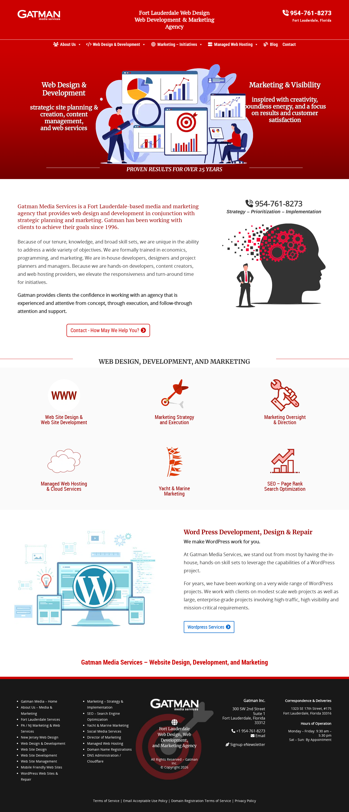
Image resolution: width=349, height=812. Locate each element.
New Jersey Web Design (39, 737)
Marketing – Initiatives (177, 44)
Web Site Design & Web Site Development (64, 419)
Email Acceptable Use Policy (145, 800)
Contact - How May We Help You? (105, 330)
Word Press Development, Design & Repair (248, 532)
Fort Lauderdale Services (40, 719)
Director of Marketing (104, 737)
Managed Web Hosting (233, 44)
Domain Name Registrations (109, 749)
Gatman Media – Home (39, 701)
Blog (274, 44)
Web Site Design (34, 749)
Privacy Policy (245, 800)
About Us (68, 44)
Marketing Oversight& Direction (285, 419)
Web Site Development (39, 755)
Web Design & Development (116, 44)
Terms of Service (106, 800)
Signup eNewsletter (247, 744)
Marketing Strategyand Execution (174, 419)
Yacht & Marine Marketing (174, 491)
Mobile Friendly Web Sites (41, 767)
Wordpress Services (206, 627)
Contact (289, 44)
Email (260, 735)
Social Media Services (104, 731)
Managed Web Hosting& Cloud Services (64, 486)
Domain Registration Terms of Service (201, 800)
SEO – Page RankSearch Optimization (285, 486)
